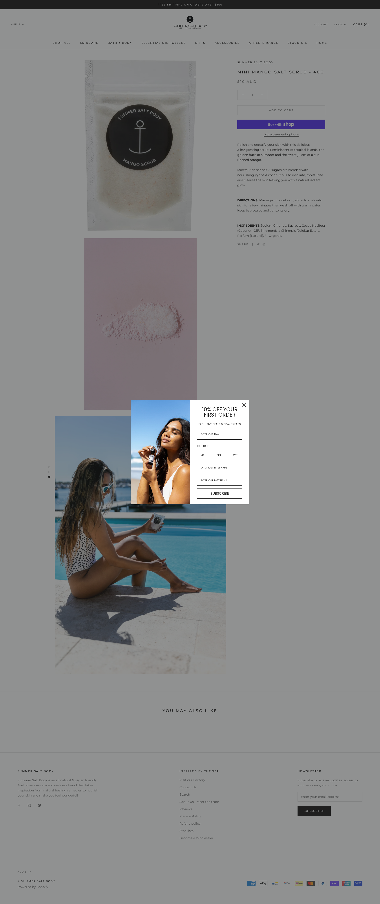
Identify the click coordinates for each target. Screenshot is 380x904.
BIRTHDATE (202, 446)
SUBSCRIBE (219, 493)
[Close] (244, 405)
